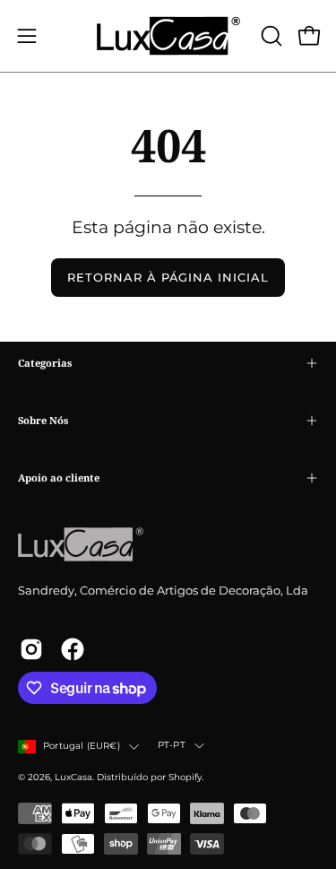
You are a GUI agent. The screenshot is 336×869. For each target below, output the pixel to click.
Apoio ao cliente (58, 477)
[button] (269, 35)
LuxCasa (73, 777)
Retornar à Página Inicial (168, 277)
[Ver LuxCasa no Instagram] (31, 649)
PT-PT (171, 745)
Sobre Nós (43, 420)
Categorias (45, 362)
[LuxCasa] (168, 35)
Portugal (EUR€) (81, 746)
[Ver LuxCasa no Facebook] (72, 649)
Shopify (185, 777)
